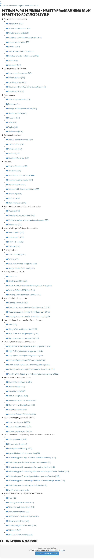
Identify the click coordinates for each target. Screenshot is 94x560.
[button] (0, 1)
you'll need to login (57, 550)
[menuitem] (0, 3)
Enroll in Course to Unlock (47, 553)
